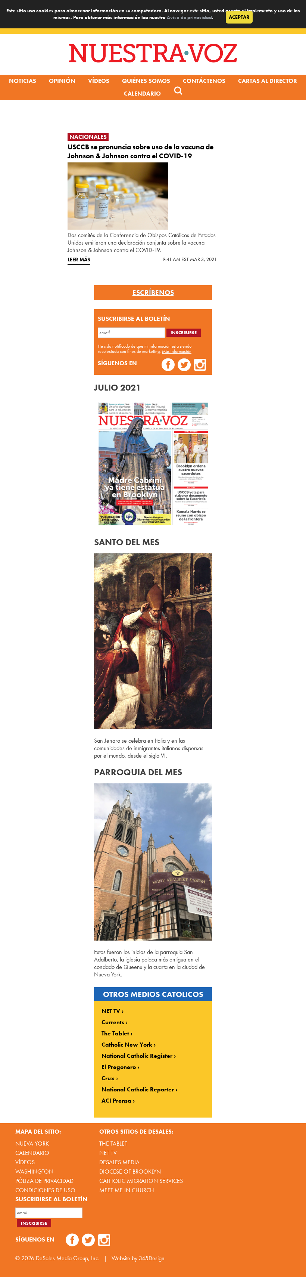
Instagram (200, 366)
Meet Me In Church (126, 1190)
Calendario (142, 93)
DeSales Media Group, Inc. (68, 1258)
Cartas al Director (267, 81)
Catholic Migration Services (141, 1181)
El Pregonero (119, 1067)
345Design (152, 1258)
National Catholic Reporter (138, 1089)
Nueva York (32, 1143)
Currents (113, 1022)
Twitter (184, 366)
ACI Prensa (116, 1100)
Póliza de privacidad (44, 1181)
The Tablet (115, 1033)
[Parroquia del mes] (153, 938)
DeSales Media (119, 1162)
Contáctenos (204, 81)
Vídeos (98, 81)
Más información (176, 351)
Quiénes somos (146, 81)
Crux (108, 1078)
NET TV (111, 1011)
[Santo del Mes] (153, 727)
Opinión (62, 81)
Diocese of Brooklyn (130, 1171)
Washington (34, 1171)
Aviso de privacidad (189, 17)
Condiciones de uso (45, 1190)
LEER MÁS (79, 259)
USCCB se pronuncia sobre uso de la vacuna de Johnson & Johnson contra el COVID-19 (140, 151)
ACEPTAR (239, 17)
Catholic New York (127, 1044)
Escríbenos (153, 292)
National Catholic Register (137, 1056)
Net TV (108, 1153)
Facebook (168, 366)
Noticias (22, 81)
